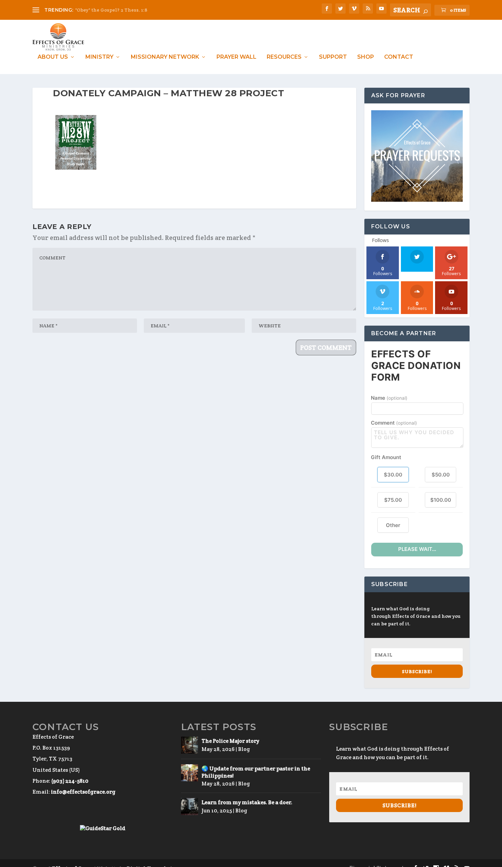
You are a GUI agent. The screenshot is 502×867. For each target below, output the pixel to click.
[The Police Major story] (189, 745)
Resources (284, 57)
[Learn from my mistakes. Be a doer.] (189, 806)
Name (389, 398)
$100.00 (440, 500)
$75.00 (393, 500)
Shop (365, 57)
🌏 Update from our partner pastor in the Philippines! (255, 772)
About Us (53, 57)
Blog (244, 749)
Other (393, 525)
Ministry (99, 57)
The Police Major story (230, 740)
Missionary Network (165, 57)
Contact (398, 57)
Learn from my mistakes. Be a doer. (246, 802)
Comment (394, 423)
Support (333, 57)
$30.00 (393, 474)
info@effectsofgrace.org (83, 791)
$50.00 (441, 474)
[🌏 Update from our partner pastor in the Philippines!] (189, 772)
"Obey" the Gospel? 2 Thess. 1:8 (111, 10)
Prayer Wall (236, 57)
